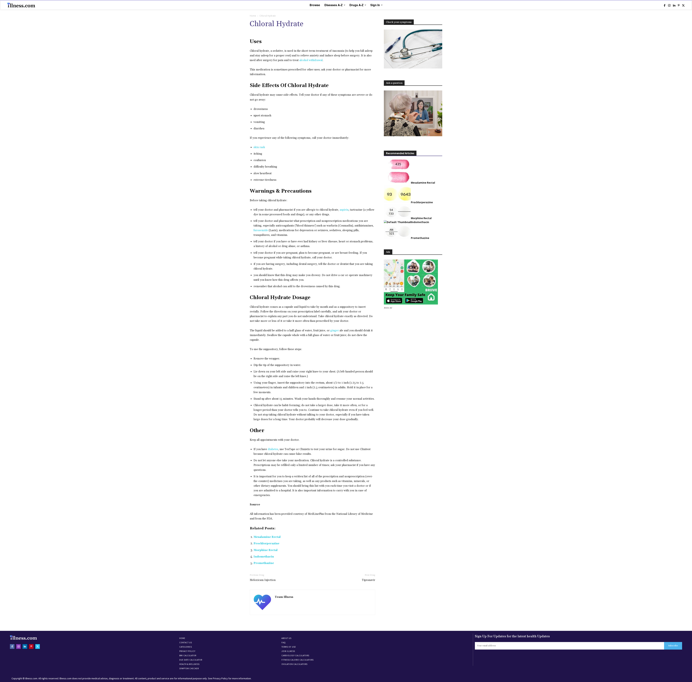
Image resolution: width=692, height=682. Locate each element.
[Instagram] (669, 5)
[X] (683, 5)
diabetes (273, 449)
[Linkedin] (674, 5)
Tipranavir (368, 580)
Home (253, 15)
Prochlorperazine (266, 543)
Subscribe (673, 645)
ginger (334, 330)
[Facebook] (664, 5)
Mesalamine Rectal (267, 537)
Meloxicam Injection (263, 580)
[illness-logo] (21, 5)
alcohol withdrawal (311, 60)
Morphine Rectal (266, 550)
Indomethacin (264, 556)
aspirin (344, 210)
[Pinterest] (678, 5)
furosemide (261, 230)
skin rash (259, 147)
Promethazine (264, 563)
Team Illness (284, 597)
